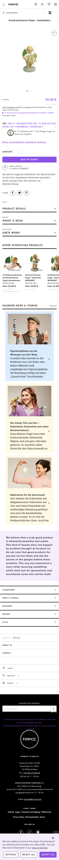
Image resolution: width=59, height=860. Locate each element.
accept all (48, 854)
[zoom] (29, 57)
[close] (53, 838)
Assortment (8, 590)
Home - (43, 817)
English (16, 638)
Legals (17, 812)
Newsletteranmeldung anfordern (54, 709)
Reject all (28, 854)
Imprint (11, 812)
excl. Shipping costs (10, 107)
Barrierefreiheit (32, 817)
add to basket (29, 159)
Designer (7, 606)
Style (5, 622)
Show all (53, 305)
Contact (6, 653)
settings (10, 854)
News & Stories (10, 598)
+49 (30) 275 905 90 (31, 773)
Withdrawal (46, 812)
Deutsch (6, 638)
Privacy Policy (19, 817)
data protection (40, 847)
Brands (6, 614)
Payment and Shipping (31, 812)
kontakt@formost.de (32, 799)
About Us (7, 645)
